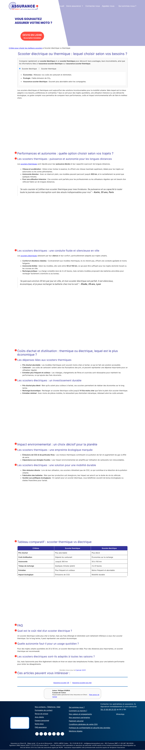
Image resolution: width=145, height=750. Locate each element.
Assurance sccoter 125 (61, 683)
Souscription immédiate (32, 36)
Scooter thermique (48, 69)
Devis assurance (74, 6)
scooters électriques (29, 256)
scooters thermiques (29, 164)
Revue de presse (41, 714)
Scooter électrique (29, 69)
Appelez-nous (108, 6)
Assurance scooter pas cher (82, 683)
